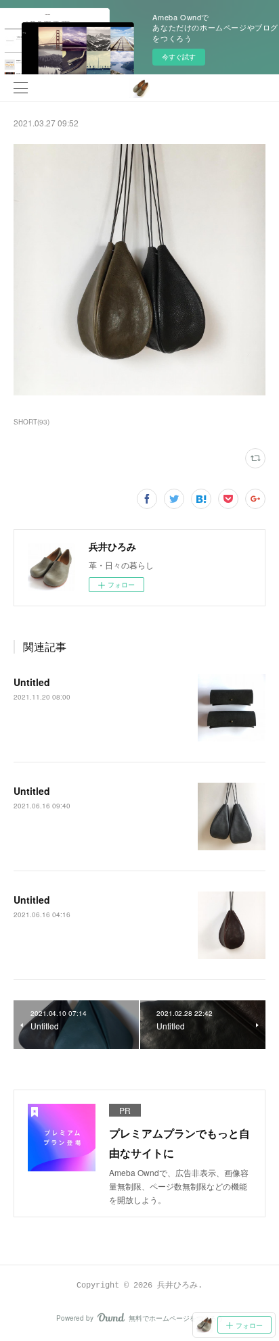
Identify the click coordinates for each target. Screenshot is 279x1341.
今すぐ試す (179, 57)
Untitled (32, 682)
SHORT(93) (31, 421)
